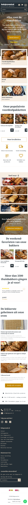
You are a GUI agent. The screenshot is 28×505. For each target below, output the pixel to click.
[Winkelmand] (22, 5)
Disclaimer (3, 443)
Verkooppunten (4, 433)
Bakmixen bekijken (14, 228)
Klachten (3, 445)
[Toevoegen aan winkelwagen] (12, 130)
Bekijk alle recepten (14, 385)
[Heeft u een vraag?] (25, 501)
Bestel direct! (14, 37)
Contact (3, 431)
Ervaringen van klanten (7, 437)
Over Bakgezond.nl (5, 435)
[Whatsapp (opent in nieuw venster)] (10, 422)
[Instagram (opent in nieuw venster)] (2, 422)
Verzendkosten (4, 460)
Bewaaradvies (4, 466)
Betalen (3, 458)
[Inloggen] (19, 5)
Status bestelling (5, 455)
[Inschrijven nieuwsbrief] (19, 480)
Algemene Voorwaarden (6, 441)
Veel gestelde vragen (6, 464)
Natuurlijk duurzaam (6, 447)
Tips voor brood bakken (7, 439)
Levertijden (4, 462)
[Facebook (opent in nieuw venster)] (6, 422)
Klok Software (16, 499)
